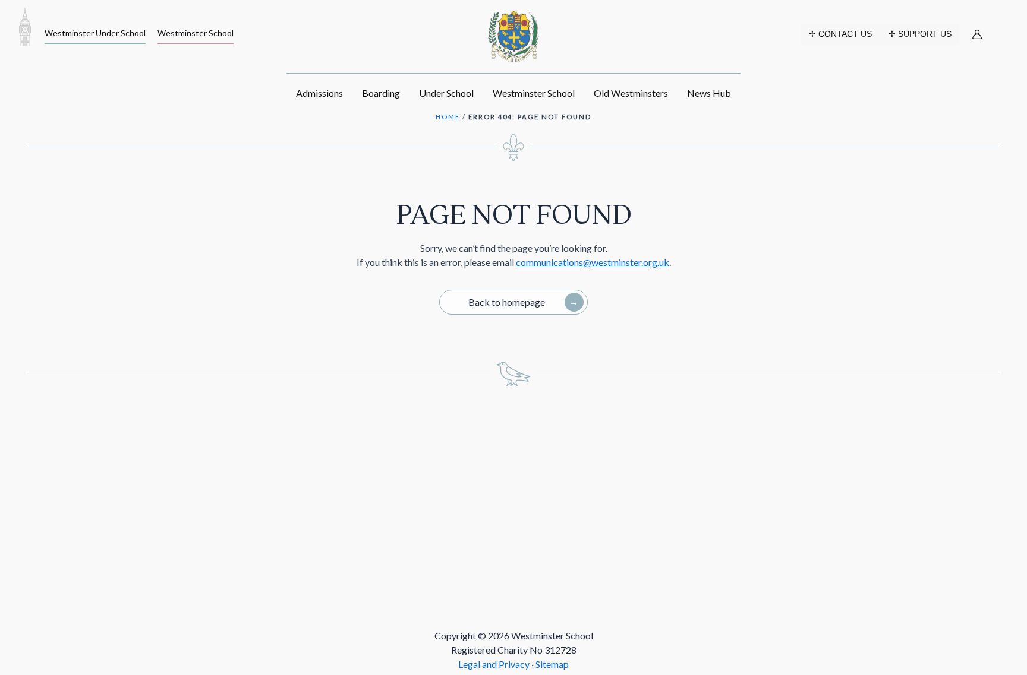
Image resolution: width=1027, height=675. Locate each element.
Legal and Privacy (494, 664)
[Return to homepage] (25, 26)
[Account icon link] (977, 34)
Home (448, 117)
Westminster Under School (95, 33)
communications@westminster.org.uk (592, 262)
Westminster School (195, 33)
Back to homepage (506, 302)
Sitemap (552, 664)
